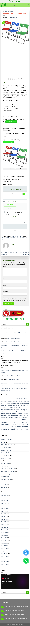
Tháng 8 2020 (4, 535)
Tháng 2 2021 (4, 521)
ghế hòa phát (24, 237)
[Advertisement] (15, 62)
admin (17, 17)
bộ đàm (14, 398)
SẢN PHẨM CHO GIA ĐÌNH (8, 11)
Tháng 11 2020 (4, 529)
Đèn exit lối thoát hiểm (18, 422)
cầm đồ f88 (21, 401)
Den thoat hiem (17, 403)
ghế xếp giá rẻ (10, 407)
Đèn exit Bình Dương (10, 422)
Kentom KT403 (7, 411)
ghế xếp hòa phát (5, 239)
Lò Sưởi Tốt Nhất (5, 458)
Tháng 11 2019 (4, 548)
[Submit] (27, 324)
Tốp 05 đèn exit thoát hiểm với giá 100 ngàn (14, 371)
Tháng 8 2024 (4, 500)
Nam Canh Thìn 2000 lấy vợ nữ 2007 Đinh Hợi (16, 618)
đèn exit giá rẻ (9, 429)
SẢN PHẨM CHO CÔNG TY (8, 468)
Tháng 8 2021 (4, 513)
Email (4, 285)
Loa (2, 460)
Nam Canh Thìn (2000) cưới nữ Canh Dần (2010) (16, 606)
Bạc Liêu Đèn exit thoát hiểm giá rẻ (7, 398)
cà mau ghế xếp (18, 237)
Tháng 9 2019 (4, 553)
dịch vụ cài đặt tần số (9, 405)
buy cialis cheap (5, 332)
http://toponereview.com (6, 409)
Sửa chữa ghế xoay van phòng (18, 417)
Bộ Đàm (3, 442)
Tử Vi (2, 482)
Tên (4, 278)
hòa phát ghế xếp (15, 409)
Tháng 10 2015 (4, 559)
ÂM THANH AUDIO (6, 439)
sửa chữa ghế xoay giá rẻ (23, 415)
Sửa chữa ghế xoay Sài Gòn (5, 417)
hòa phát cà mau (12, 239)
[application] (15, 581)
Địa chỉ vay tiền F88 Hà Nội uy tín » (9, 350)
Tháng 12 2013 (4, 564)
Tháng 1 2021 (4, 524)
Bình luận (5, 267)
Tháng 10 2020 (4, 532)
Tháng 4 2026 (4, 495)
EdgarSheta (4, 345)
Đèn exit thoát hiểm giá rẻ (13, 424)
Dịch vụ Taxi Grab (5, 447)
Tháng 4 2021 (4, 516)
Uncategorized (4, 484)
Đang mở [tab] (10, 204)
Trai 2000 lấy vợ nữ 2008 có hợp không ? (14, 614)
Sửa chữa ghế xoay (13, 415)
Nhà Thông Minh (5, 463)
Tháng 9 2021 (4, 511)
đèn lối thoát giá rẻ (18, 429)
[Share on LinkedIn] (16, 234)
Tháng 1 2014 (4, 561)
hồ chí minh (20, 409)
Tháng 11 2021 (4, 508)
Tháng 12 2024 (4, 498)
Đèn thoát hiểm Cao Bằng (12, 426)
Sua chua (5, 413)
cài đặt (5, 401)
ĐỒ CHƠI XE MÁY (5, 455)
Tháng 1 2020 (4, 543)
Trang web (5, 291)
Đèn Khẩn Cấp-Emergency (7, 452)
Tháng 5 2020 (4, 540)
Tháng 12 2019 (4, 545)
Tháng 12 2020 (4, 527)
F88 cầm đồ (16, 405)
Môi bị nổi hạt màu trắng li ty (14, 338)
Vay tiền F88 (4, 487)
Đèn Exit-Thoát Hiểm (6, 450)
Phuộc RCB (3, 466)
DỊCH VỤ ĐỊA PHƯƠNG (7, 444)
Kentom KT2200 (12, 411)
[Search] (28, 5)
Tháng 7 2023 (4, 503)
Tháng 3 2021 (4, 519)
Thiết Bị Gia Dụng (5, 474)
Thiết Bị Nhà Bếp (5, 476)
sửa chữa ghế (5, 415)
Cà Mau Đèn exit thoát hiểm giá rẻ (8, 237)
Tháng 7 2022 (4, 506)
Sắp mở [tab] (10, 208)
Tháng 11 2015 (4, 556)
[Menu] (15, 5)
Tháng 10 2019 (4, 551)
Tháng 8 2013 (4, 567)
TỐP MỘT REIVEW (6, 479)
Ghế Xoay (4, 407)
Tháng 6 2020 (4, 537)
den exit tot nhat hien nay (8, 403)
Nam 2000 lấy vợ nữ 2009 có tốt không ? (14, 610)
